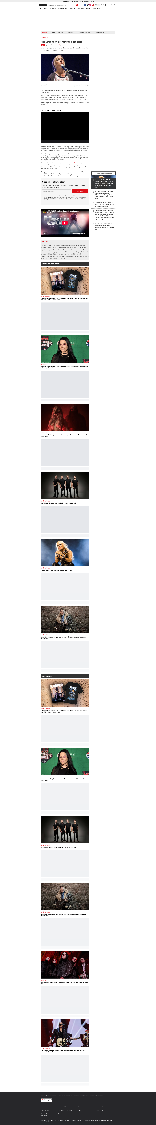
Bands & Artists (44, 37)
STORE (88, 8)
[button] (114, 5)
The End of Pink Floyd (57, 32)
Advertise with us (101, 1110)
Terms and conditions (84, 1107)
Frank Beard (71, 32)
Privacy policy (100, 1107)
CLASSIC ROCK (74, 1)
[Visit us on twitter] (88, 5)
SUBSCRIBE (81, 8)
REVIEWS (72, 8)
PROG (92, 1)
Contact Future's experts (66, 1107)
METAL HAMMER (84, 1)
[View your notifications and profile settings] (109, 4)
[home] (41, 8)
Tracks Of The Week (84, 32)
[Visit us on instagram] (90, 5)
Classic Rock (56, 45)
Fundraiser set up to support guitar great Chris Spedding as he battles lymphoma (104, 204)
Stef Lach (49, 45)
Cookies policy (45, 1110)
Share (44, 85)
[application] (65, 126)
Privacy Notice (49, 197)
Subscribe (97, 5)
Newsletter (86, 85)
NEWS (46, 8)
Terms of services (63, 195)
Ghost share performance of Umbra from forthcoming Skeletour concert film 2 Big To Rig (104, 226)
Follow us (78, 85)
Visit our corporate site (95, 1095)
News (42, 45)
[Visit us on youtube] (93, 5)
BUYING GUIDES (62, 8)
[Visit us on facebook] (85, 5)
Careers (80, 1110)
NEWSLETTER (96, 8)
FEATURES (53, 8)
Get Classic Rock (99, 32)
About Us (43, 1107)
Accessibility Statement (65, 1110)
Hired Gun (73, 163)
